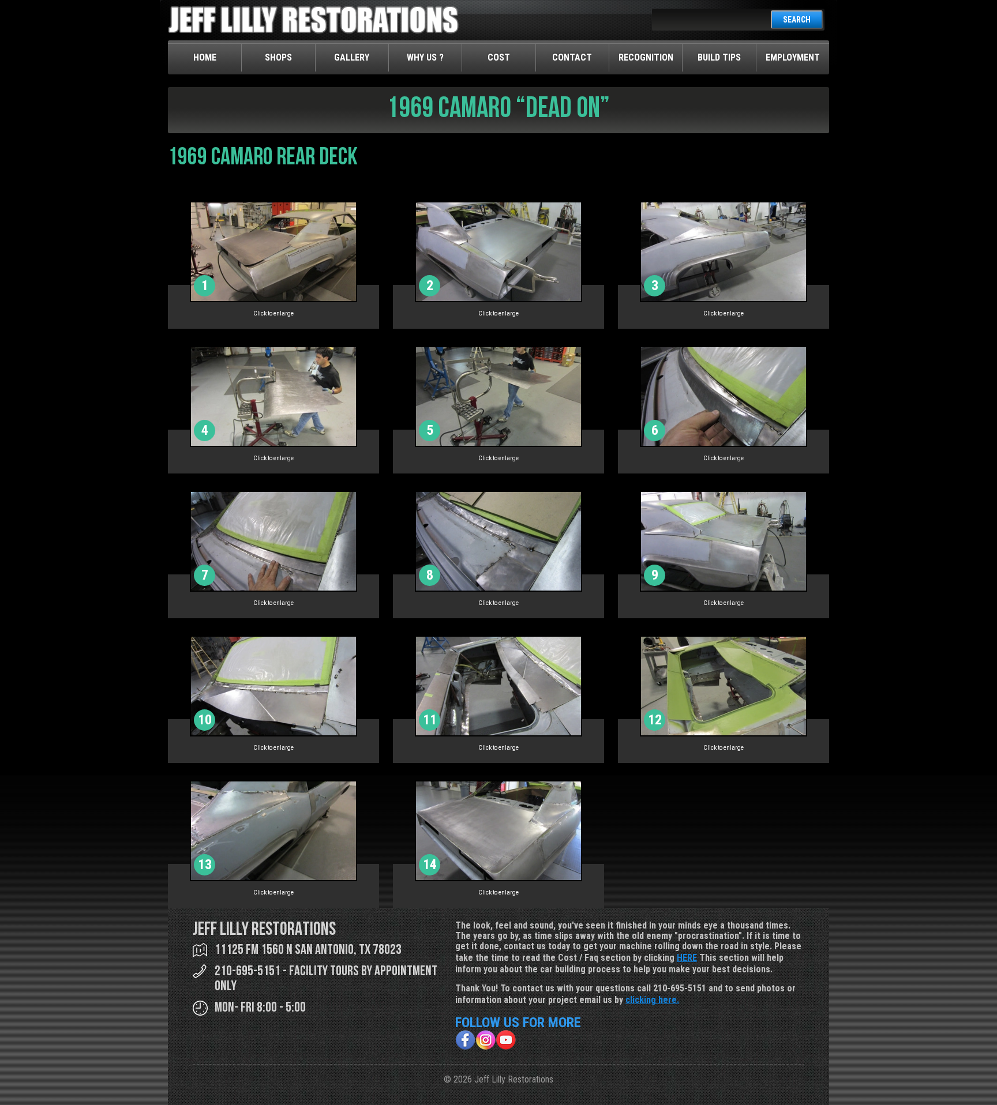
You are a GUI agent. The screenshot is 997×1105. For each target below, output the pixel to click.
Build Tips (719, 57)
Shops (278, 57)
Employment (793, 57)
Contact (572, 57)
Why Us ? (425, 57)
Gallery (351, 57)
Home (204, 57)
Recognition (646, 57)
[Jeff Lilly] (313, 31)
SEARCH (797, 19)
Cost (499, 57)
